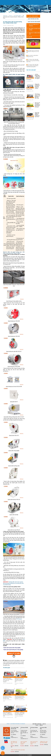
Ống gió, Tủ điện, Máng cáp (34, 33)
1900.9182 (26, 745)
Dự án (30, 36)
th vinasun (10, 660)
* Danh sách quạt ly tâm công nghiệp (11, 647)
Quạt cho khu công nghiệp (34, 21)
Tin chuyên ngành (17, 15)
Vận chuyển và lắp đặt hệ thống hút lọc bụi (32, 56)
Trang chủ (5, 15)
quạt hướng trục (9, 663)
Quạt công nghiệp (33, 16)
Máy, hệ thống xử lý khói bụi (34, 25)
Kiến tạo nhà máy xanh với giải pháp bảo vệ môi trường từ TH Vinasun (19, 697)
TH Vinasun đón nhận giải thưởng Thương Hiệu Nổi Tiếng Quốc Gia (32, 60)
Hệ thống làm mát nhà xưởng (34, 29)
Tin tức (10, 15)
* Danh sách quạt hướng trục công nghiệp (13, 649)
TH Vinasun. (19, 619)
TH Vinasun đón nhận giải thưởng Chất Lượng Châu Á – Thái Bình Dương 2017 (32, 65)
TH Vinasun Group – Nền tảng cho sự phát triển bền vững (7, 697)
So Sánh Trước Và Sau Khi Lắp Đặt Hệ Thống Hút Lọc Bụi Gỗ (32, 51)
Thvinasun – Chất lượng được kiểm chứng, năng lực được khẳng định (19, 713)
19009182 (14, 734)
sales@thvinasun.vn (24, 738)
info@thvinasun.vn (14, 737)
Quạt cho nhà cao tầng (33, 18)
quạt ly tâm (7, 665)
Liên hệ (41, 725)
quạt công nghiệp (15, 660)
